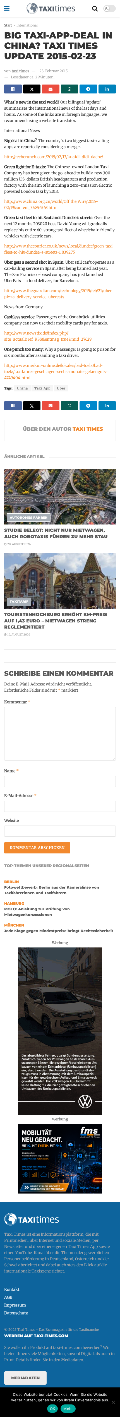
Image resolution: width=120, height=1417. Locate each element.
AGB (8, 1297)
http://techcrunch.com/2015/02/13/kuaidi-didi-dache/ (53, 156)
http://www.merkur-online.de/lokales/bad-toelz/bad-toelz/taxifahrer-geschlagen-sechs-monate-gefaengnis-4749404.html (56, 371)
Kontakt (11, 1289)
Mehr (68, 1408)
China (22, 388)
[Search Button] (95, 8)
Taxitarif (19, 601)
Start (8, 25)
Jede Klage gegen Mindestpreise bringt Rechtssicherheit (58, 931)
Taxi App (42, 388)
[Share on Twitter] (32, 89)
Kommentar (17, 701)
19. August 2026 (18, 634)
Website (11, 820)
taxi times (20, 71)
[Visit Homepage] (51, 8)
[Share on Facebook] (13, 89)
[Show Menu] (6, 8)
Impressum (15, 1305)
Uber (61, 388)
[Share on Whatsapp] (69, 89)
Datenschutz (16, 1312)
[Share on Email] (50, 89)
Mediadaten (25, 1377)
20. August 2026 (19, 544)
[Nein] (113, 1402)
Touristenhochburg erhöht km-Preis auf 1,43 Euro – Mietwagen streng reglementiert (55, 621)
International (27, 25)
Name (11, 770)
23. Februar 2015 (53, 71)
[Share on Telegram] (88, 89)
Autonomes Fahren (29, 517)
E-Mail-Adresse (20, 795)
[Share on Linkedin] (107, 89)
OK (52, 1408)
